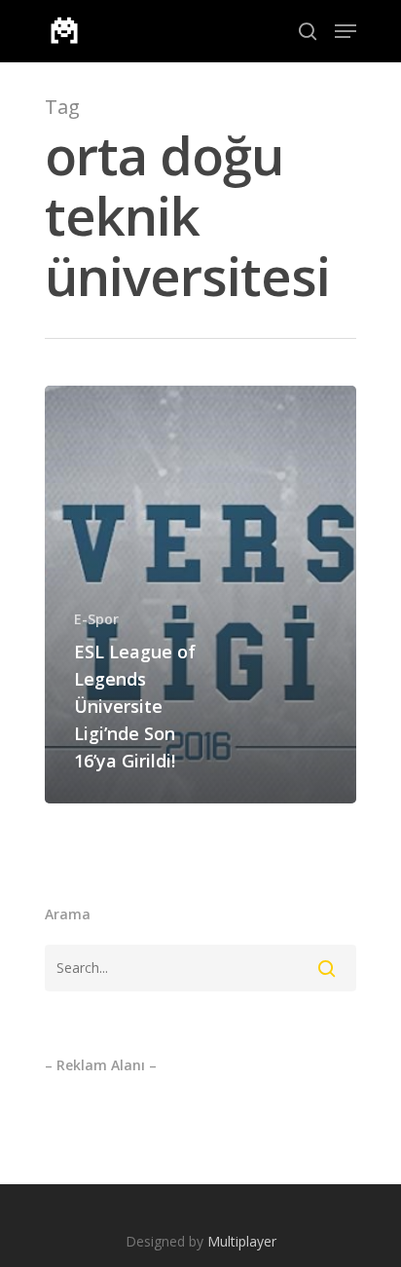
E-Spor (96, 619)
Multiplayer (241, 1241)
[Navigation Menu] (345, 31)
